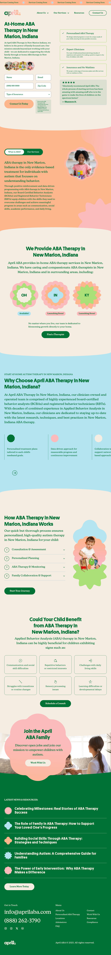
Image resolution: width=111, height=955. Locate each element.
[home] (12, 13)
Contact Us (98, 13)
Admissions (61, 922)
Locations (60, 918)
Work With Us (93, 915)
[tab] (14, 152)
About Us (60, 911)
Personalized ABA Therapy (68, 915)
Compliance (92, 922)
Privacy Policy (41, 107)
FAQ (58, 926)
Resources (79, 13)
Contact (90, 911)
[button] (43, 13)
